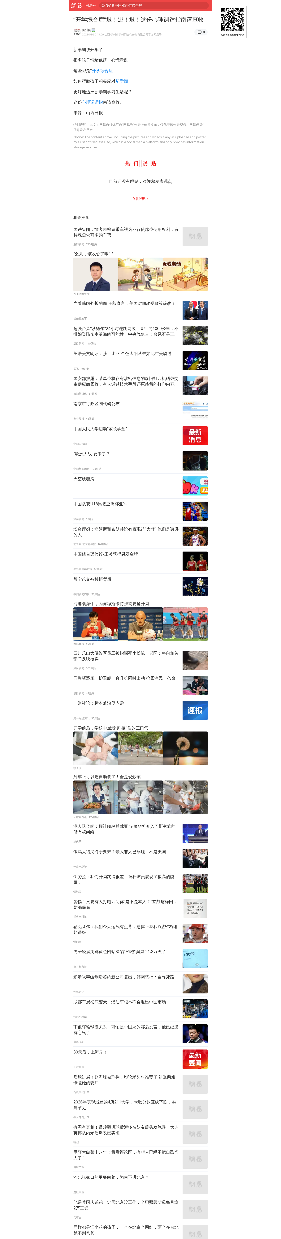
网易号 (90, 5)
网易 (76, 5)
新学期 (121, 81)
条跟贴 (140, 198)
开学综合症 (102, 70)
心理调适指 (92, 102)
